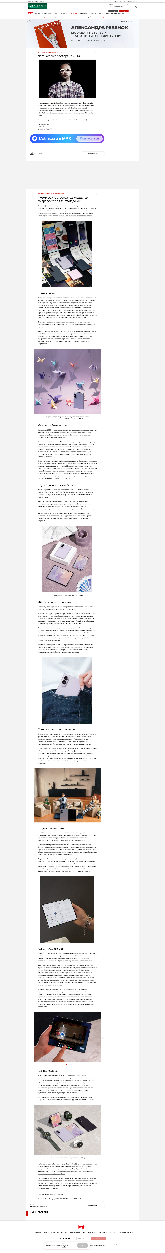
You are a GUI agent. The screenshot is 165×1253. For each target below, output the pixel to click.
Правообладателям (89, 1233)
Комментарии (92, 153)
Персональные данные (126, 1233)
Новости (31, 17)
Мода (56, 13)
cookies (64, 1247)
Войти (30, 1)
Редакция (38, 1233)
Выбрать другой (113, 11)
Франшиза (113, 1233)
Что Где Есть (55, 17)
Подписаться (51, 52)
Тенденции (45, 17)
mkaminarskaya (34, 1210)
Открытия (65, 17)
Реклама (46, 1233)
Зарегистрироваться (39, 1)
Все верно (123, 11)
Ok (82, 1245)
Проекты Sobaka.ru (130, 1)
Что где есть (73, 13)
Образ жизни (104, 13)
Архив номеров (102, 1233)
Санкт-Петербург (118, 1)
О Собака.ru (55, 1233)
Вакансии (64, 1233)
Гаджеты (41, 197)
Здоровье (93, 13)
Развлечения (46, 13)
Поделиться (61, 52)
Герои (38, 17)
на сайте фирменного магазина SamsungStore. (76, 219)
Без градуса (87, 17)
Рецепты (72, 17)
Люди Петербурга (75, 1233)
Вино (79, 17)
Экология (83, 13)
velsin (31, 154)
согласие (58, 1245)
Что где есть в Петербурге (107, 17)
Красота (64, 13)
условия (48, 1245)
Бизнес (95, 17)
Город (37, 13)
